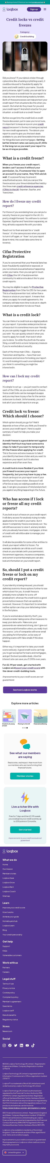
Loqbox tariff (8, 1010)
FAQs (5, 951)
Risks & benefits (9, 1015)
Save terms (7, 1006)
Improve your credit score (14, 907)
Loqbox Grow (9, 882)
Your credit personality (12, 934)
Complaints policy (10, 997)
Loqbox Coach (9, 891)
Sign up (34, 9)
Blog (5, 930)
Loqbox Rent (8, 887)
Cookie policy (9, 992)
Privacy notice (9, 988)
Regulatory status (10, 1019)
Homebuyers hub (10, 921)
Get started (25, 829)
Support (6, 946)
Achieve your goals (11, 916)
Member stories (25, 776)
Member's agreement (12, 1001)
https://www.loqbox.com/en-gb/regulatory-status (24, 1108)
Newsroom (7, 1031)
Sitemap (6, 896)
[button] (45, 9)
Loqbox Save (8, 878)
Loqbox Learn (8, 925)
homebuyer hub (37, 2)
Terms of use (8, 984)
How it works (8, 912)
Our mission (8, 869)
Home (5, 864)
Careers (6, 972)
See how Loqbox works (25, 689)
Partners (6, 967)
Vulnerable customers (12, 955)
